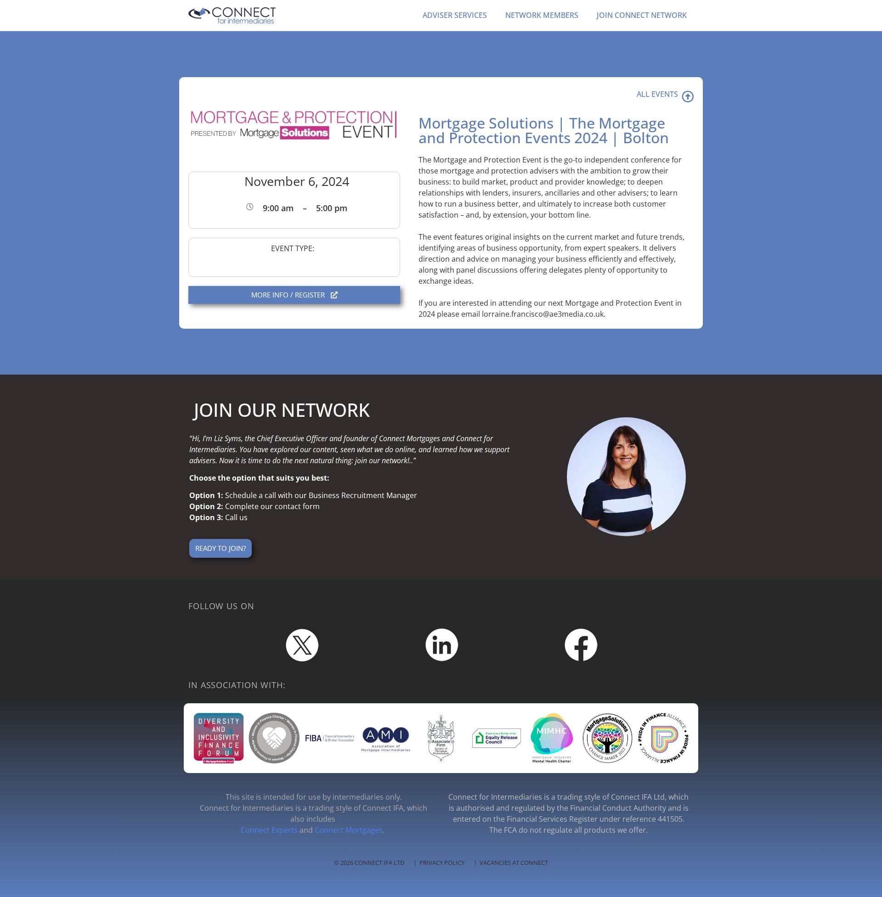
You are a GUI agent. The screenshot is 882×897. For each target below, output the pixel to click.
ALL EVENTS (657, 94)
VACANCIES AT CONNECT (514, 862)
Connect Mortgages (349, 830)
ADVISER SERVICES (455, 15)
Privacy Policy (441, 862)
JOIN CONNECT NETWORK (642, 15)
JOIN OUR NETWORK (282, 409)
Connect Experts (269, 830)
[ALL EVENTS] (688, 96)
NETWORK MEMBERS (541, 15)
